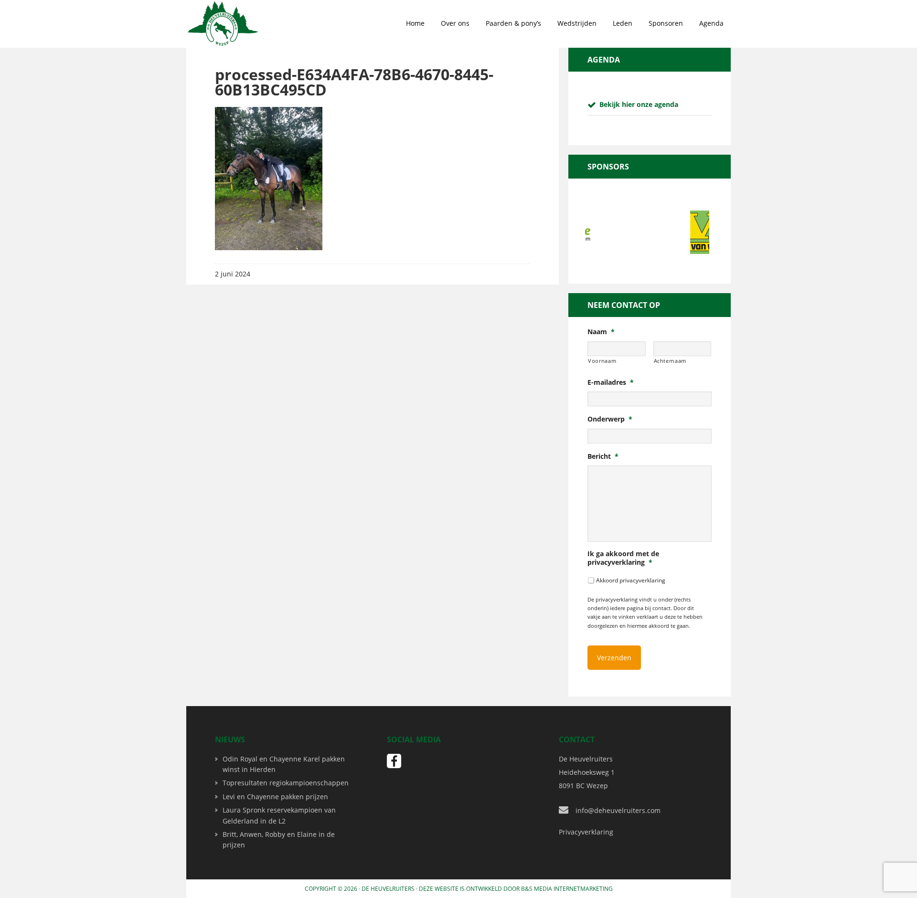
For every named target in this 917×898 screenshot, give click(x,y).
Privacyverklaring (586, 831)
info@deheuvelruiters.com (618, 810)
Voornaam (602, 360)
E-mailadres (610, 382)
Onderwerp (609, 419)
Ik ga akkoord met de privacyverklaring (623, 558)
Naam (601, 332)
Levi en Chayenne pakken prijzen (275, 796)
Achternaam (670, 360)
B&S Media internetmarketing (567, 889)
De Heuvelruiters (388, 889)
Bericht (602, 456)
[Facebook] (394, 761)
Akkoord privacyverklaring (630, 580)
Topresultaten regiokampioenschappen (286, 782)
